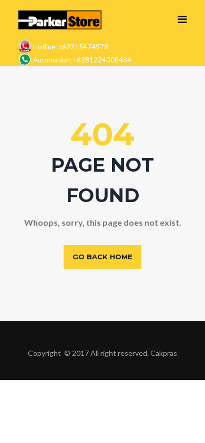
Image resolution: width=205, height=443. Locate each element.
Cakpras (163, 353)
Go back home (102, 256)
